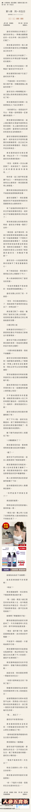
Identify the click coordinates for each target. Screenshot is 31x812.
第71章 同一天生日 (8, 4)
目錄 (15, 792)
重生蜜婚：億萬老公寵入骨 (19, 2)
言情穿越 (7, 2)
